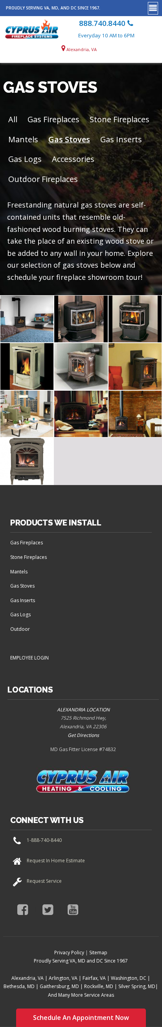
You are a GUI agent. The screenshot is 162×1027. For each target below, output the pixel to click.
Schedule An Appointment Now (81, 1017)
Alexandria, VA (81, 49)
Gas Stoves (69, 139)
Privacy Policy (69, 952)
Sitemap (98, 952)
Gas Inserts (121, 139)
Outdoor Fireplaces (43, 179)
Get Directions (83, 735)
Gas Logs (25, 159)
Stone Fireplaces (119, 119)
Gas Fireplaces (53, 119)
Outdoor (20, 629)
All (12, 119)
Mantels (23, 139)
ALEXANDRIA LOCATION (83, 709)
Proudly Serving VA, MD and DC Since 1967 (81, 960)
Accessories (73, 159)
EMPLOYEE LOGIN (29, 657)
